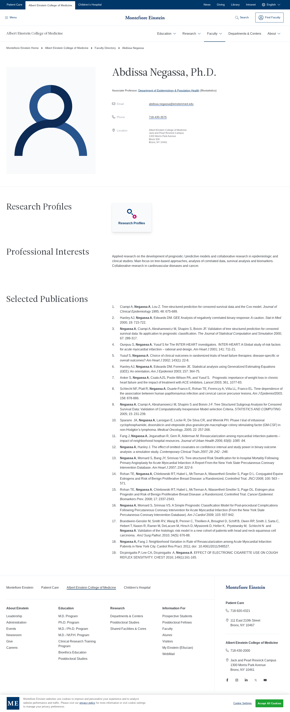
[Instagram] (236, 680)
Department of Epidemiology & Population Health (168, 90)
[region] (145, 703)
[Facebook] (227, 680)
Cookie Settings (242, 703)
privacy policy (87, 702)
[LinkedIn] (246, 680)
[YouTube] (265, 680)
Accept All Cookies (269, 703)
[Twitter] (255, 680)
